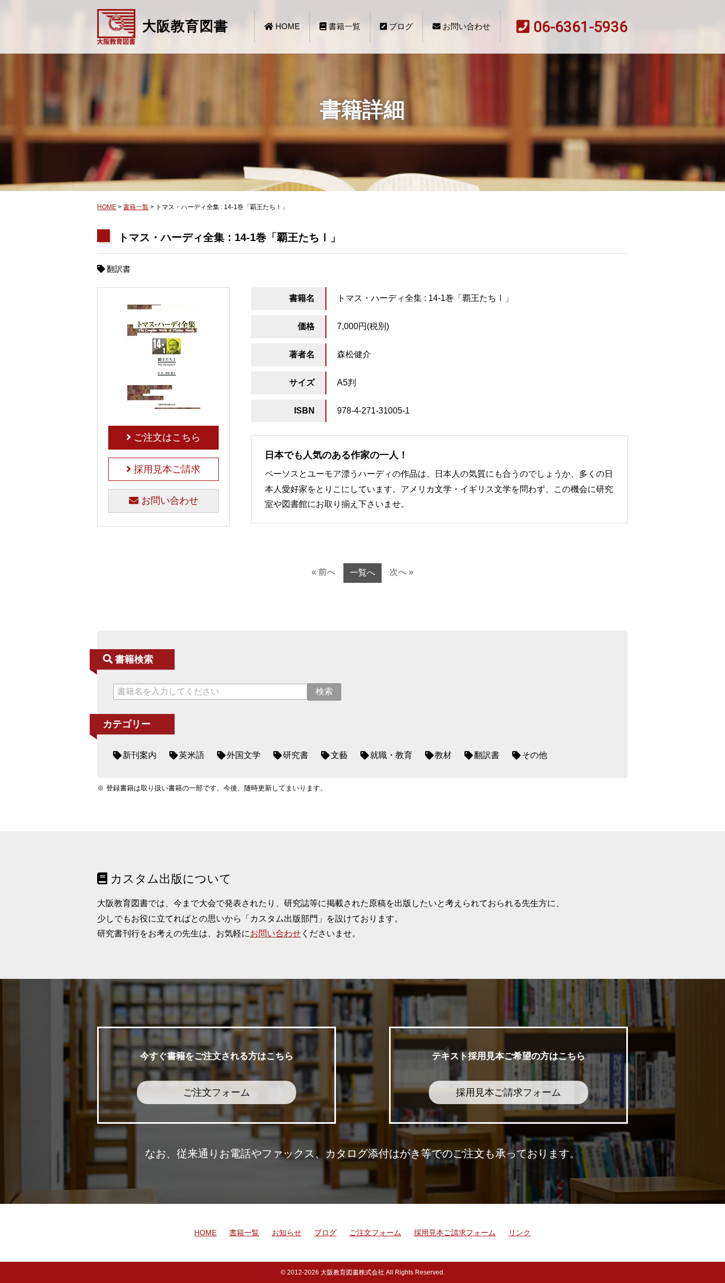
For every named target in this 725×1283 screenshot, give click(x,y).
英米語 (191, 755)
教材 (443, 755)
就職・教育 (391, 755)
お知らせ (286, 1232)
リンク (519, 1232)
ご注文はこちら (166, 437)
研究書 (295, 755)
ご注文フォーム (375, 1232)
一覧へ (362, 572)
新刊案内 (140, 755)
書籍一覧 (343, 26)
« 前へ (323, 571)
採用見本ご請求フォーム (455, 1232)
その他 (534, 755)
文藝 (339, 755)
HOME (286, 26)
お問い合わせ (465, 26)
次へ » (401, 571)
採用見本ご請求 (166, 469)
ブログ (400, 26)
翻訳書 (486, 755)
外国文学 (244, 755)
